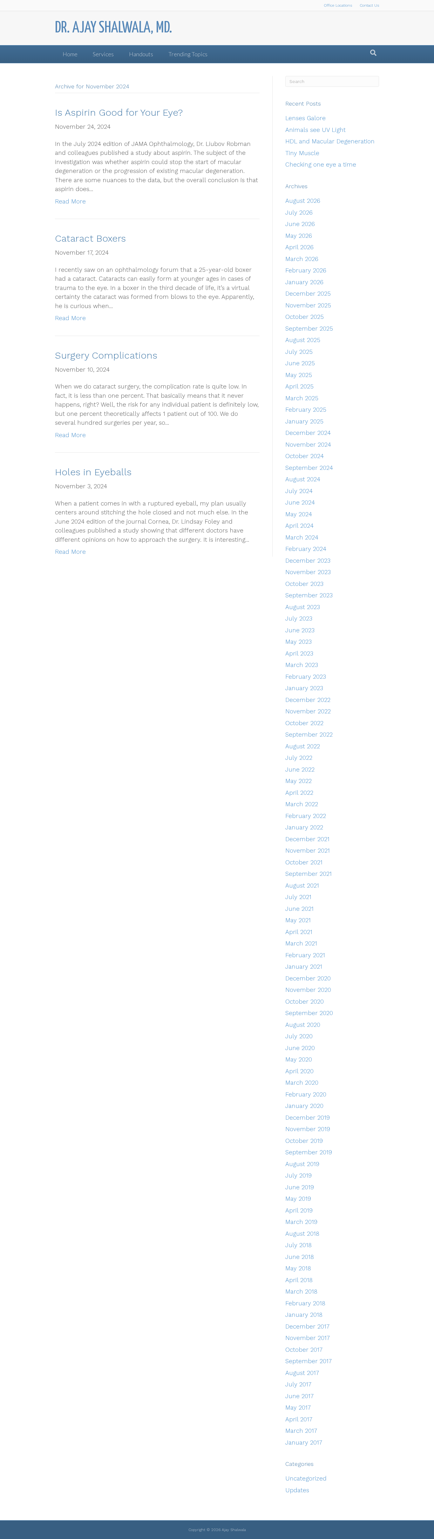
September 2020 (309, 1013)
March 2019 (301, 1222)
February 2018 (305, 1303)
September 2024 (309, 467)
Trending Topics (187, 54)
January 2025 (304, 421)
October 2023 (304, 583)
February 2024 (305, 549)
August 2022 (302, 746)
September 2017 (308, 1361)
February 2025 (305, 409)
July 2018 (298, 1245)
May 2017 (298, 1407)
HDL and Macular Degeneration (330, 141)
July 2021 (298, 897)
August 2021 (302, 885)
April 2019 (299, 1210)
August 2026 (302, 200)
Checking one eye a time (320, 164)
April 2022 (299, 792)
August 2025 (302, 340)
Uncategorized (306, 1478)
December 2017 (307, 1326)
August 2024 (302, 479)
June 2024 (300, 502)
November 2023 (308, 572)
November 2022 (308, 711)
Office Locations (338, 5)
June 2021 (299, 908)
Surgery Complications (106, 355)
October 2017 (303, 1349)
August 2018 (302, 1233)
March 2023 (301, 665)
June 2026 (300, 224)
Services (103, 54)
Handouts (141, 54)
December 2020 (308, 978)
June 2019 (299, 1187)
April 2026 (299, 247)
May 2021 (298, 920)
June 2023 (300, 630)
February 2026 (305, 270)
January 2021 (303, 966)
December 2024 (308, 432)
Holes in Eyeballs (93, 472)
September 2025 (309, 328)
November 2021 (307, 850)
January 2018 (303, 1314)
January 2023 (304, 688)
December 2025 (308, 293)
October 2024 (304, 456)
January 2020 (304, 1106)
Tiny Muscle (302, 153)
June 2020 (300, 1048)
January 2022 (304, 827)
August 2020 (302, 1024)
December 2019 (307, 1117)
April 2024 (299, 525)
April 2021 (298, 932)
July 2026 (299, 212)
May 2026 (298, 235)
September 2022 (309, 734)
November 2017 (307, 1338)
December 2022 (307, 700)
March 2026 (301, 259)
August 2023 (302, 607)
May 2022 (298, 781)
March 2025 (301, 398)
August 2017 (302, 1373)
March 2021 (301, 943)
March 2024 (301, 537)
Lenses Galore (305, 118)
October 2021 (303, 862)
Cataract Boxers (90, 238)
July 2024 (299, 491)
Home (70, 54)
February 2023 (305, 676)
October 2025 (304, 316)
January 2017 (303, 1442)
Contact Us (369, 5)
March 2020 (301, 1082)
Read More (70, 201)
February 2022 (305, 816)
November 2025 (308, 305)
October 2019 (304, 1140)
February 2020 (305, 1094)
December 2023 (307, 560)
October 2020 (304, 1001)
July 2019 (298, 1175)
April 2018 (299, 1280)
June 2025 (300, 363)
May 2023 (298, 641)
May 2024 (298, 514)
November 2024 (308, 444)
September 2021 (308, 873)
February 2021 (305, 955)
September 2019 (308, 1152)
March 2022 (301, 804)
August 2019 (302, 1164)
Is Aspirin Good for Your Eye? (119, 112)
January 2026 (304, 282)
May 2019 (298, 1198)
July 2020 (299, 1036)
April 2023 (299, 653)
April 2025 (299, 386)
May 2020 (298, 1059)
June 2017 (299, 1396)
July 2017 (298, 1384)
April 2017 (298, 1419)
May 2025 (298, 375)
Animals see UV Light (315, 130)
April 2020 (299, 1071)
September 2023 (309, 595)
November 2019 (307, 1129)
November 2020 (308, 989)
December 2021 (307, 839)
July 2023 (298, 618)
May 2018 (298, 1268)
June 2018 (299, 1257)
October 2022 (304, 723)
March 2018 (301, 1291)
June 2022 (300, 769)
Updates (297, 1490)
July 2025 (299, 351)
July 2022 (298, 757)
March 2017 (301, 1430)
